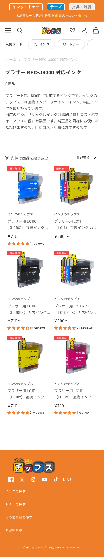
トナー (74, 44)
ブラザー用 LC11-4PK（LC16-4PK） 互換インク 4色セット (73, 310)
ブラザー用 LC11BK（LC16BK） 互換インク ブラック (27, 310)
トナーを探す (15, 504)
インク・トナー (26, 7)
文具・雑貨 (82, 7)
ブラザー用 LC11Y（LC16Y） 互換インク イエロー (28, 394)
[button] (8, 30)
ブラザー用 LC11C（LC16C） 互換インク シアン (28, 225)
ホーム (11, 59)
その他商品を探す (19, 517)
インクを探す (15, 491)
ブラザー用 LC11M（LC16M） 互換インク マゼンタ (75, 394)
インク (44, 44)
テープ (56, 7)
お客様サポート (17, 530)
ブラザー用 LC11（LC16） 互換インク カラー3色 (73, 225)
